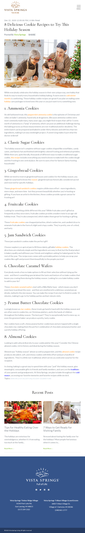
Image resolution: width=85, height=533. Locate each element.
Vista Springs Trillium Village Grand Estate (61, 500)
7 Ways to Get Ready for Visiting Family (57, 429)
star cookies (25, 309)
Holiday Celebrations (41, 378)
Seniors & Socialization (21, 378)
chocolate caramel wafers (21, 287)
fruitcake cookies (17, 222)
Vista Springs (20, 34)
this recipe (15, 157)
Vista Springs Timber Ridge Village (24, 500)
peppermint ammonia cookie (40, 114)
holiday (7, 101)
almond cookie (68, 351)
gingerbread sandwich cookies (23, 188)
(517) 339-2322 (24, 509)
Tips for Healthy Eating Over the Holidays (21, 429)
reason (34, 179)
